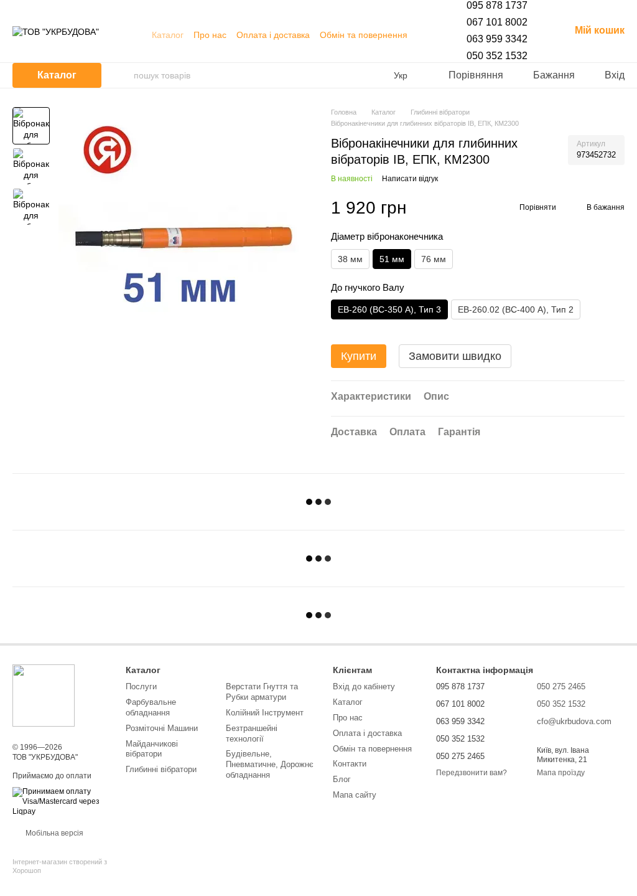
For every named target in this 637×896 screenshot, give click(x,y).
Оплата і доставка (273, 35)
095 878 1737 (497, 5)
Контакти (349, 763)
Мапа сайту (354, 794)
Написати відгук (410, 178)
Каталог (168, 35)
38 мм (350, 259)
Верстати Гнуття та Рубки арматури (262, 692)
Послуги (141, 686)
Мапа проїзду (561, 772)
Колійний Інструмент (265, 712)
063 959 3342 (497, 39)
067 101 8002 (497, 22)
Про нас (209, 35)
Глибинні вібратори (161, 769)
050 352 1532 (497, 55)
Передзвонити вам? (471, 772)
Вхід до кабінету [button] (364, 686)
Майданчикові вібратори (152, 749)
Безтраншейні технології (251, 733)
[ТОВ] (43, 695)
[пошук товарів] (124, 75)
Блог (342, 779)
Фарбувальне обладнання (151, 707)
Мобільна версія (53, 833)
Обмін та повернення (363, 35)
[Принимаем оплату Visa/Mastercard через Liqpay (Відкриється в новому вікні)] (59, 801)
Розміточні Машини (162, 728)
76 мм (433, 259)
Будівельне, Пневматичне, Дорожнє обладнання (270, 764)
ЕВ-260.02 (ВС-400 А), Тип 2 (516, 309)
